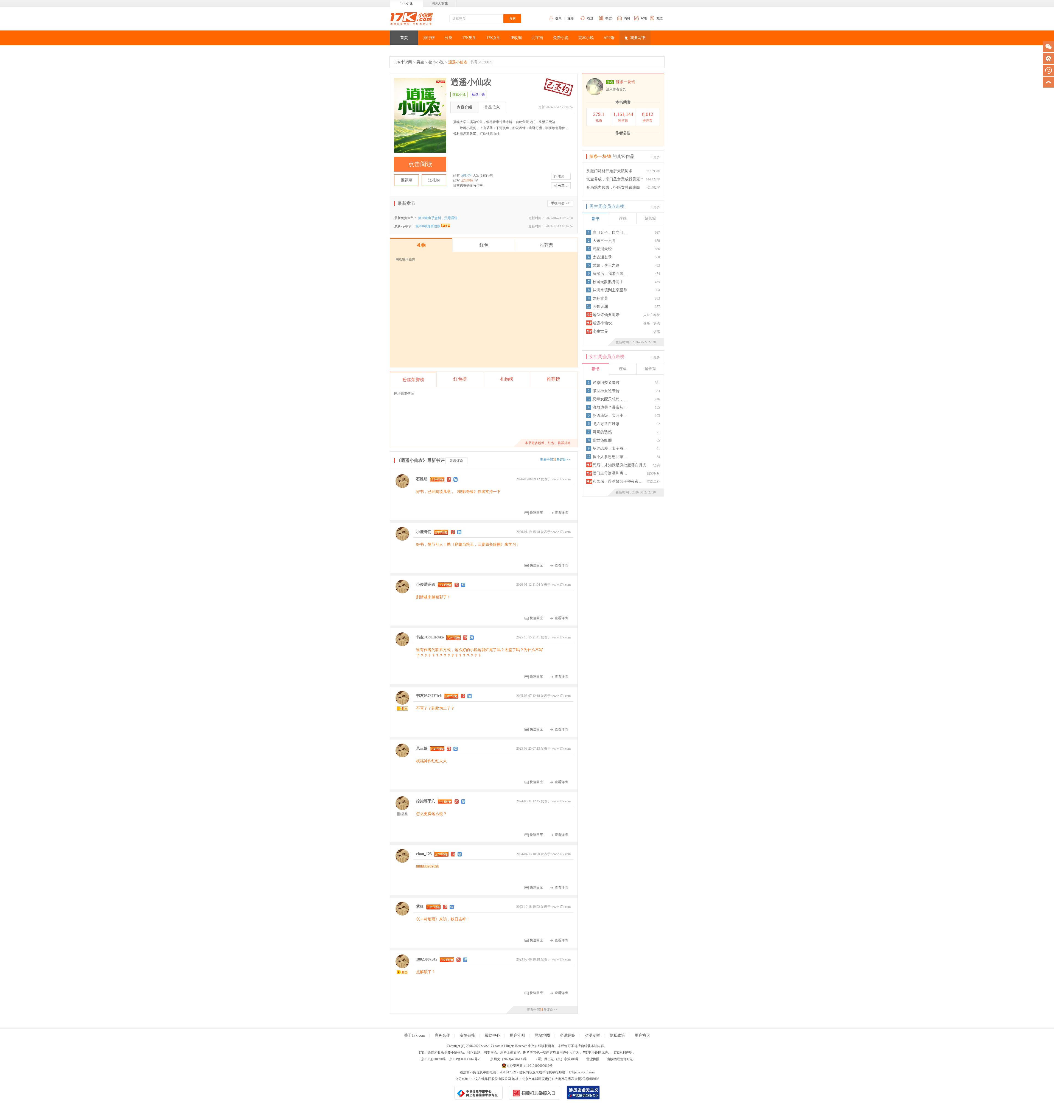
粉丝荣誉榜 (413, 379)
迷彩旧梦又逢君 (606, 383)
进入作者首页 (616, 89)
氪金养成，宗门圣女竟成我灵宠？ (615, 179)
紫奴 (420, 907)
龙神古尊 (600, 298)
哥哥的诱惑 (602, 432)
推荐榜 (553, 379)
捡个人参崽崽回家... (610, 457)
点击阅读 (420, 164)
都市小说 (436, 62)
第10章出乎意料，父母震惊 (438, 218)
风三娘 (422, 748)
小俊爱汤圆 (425, 584)
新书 (595, 219)
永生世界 (600, 331)
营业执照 (592, 1059)
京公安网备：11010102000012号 (529, 1066)
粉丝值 (623, 116)
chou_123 (424, 854)
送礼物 (434, 180)
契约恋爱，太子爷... (610, 448)
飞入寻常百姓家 (606, 424)
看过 (590, 18)
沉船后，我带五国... (610, 274)
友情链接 (467, 1035)
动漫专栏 (592, 1035)
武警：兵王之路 (606, 265)
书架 (608, 18)
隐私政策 (617, 1035)
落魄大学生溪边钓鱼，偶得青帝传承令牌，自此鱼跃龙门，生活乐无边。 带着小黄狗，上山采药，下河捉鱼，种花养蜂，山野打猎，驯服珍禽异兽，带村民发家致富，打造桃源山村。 (510, 128)
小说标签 (567, 1035)
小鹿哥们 (423, 532)
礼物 (598, 116)
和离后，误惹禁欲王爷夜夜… (618, 481)
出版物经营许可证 (620, 1059)
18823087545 (426, 959)
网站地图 (542, 1035)
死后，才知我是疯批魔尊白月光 (619, 465)
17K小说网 (403, 62)
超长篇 (650, 218)
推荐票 (406, 180)
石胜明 (422, 479)
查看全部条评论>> (555, 460)
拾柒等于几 (425, 801)
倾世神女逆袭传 (606, 391)
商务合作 (442, 1035)
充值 (659, 18)
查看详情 (561, 513)
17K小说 (406, 3)
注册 (570, 18)
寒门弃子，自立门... (610, 232)
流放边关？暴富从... (610, 407)
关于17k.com (414, 1035)
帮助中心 (492, 1035)
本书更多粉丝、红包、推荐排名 (548, 443)
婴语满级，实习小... (610, 416)
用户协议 (642, 1035)
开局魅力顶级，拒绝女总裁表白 (613, 187)
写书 (644, 18)
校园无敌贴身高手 (608, 282)
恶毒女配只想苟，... (610, 399)
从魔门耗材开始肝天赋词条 (609, 171)
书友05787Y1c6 (429, 696)
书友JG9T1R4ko (430, 637)
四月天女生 (439, 3)
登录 (558, 18)
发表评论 (456, 461)
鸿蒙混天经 (602, 249)
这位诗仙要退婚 (606, 315)
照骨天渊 (600, 307)
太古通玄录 (602, 257)
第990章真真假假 (428, 226)
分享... (562, 186)
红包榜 (460, 379)
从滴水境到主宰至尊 (610, 290)
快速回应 (536, 513)
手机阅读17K (560, 203)
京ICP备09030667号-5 (464, 1059)
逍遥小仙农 (457, 62)
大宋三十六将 (604, 241)
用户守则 (517, 1035)
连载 (623, 218)
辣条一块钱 (625, 82)
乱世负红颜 (602, 440)
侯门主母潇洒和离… (610, 473)
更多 (656, 157)
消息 (627, 18)
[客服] (1048, 70)
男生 (420, 62)
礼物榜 (506, 379)
